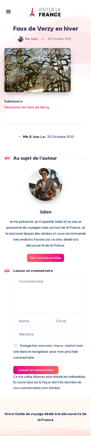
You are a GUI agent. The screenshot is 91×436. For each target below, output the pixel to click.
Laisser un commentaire (36, 370)
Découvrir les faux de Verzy (26, 107)
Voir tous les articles (45, 258)
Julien (45, 212)
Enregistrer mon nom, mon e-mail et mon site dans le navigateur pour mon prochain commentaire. (48, 351)
